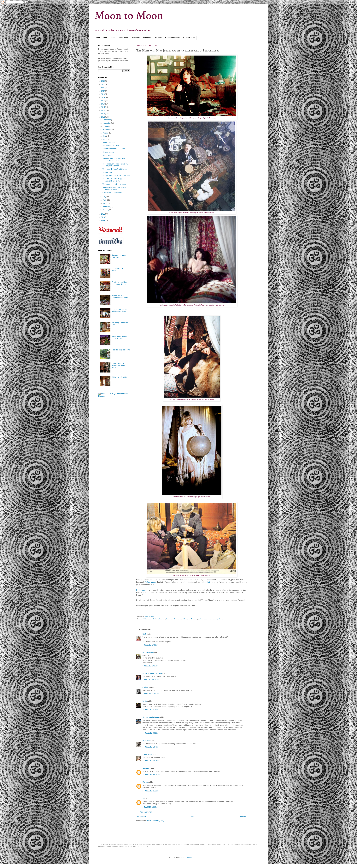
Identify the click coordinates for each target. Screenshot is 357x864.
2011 (103, 214)
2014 (103, 110)
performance (202, 619)
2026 (103, 81)
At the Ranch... (108, 172)
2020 (103, 91)
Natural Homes (189, 38)
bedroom (162, 619)
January (106, 210)
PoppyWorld (147, 754)
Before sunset (150, 582)
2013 (103, 114)
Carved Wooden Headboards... (114, 149)
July (104, 136)
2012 (103, 117)
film (175, 619)
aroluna (146, 687)
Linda (145, 701)
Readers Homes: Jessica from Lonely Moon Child (113, 160)
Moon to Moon (128, 16)
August (105, 133)
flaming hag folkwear (151, 717)
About (113, 38)
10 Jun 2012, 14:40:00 (151, 747)
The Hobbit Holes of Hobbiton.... (114, 169)
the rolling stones (217, 619)
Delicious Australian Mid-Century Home (119, 310)
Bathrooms (147, 38)
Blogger (189, 857)
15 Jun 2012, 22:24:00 (151, 775)
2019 (103, 94)
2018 (103, 97)
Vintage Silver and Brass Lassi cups (116, 176)
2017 (103, 101)
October (106, 126)
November (107, 123)
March (105, 203)
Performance (141, 590)
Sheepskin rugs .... (109, 155)
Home (192, 817)
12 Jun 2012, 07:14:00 (151, 761)
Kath (209, 582)
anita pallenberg (153, 619)
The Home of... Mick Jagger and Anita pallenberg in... (114, 180)
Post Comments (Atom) (155, 821)
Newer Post (141, 817)
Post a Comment (146, 812)
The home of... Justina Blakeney (114, 184)
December (107, 120)
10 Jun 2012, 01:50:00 (151, 710)
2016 (103, 104)
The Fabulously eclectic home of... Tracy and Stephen (115, 165)
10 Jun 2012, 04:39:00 (151, 733)
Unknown (146, 768)
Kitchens (158, 38)
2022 (103, 84)
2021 (103, 88)
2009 (103, 221)
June (105, 139)
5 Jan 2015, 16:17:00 (151, 807)
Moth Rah (146, 741)
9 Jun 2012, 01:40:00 (151, 693)
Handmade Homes (172, 38)
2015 (103, 107)
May (104, 197)
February (106, 207)
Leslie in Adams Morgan (152, 673)
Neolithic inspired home (121, 350)
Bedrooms (136, 38)
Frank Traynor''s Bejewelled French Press (119, 365)
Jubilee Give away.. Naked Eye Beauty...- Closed (114, 188)
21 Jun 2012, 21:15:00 (151, 791)
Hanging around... (109, 142)
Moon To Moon (101, 38)
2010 (103, 217)
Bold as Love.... (108, 152)
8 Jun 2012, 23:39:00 (151, 680)
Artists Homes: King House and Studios (119, 283)
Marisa (145, 782)
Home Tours (123, 38)
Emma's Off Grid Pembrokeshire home (120, 297)
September (107, 130)
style (209, 619)
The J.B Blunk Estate (119, 377)
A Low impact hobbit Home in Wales (119, 337)
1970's (145, 619)
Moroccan (193, 619)
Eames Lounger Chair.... (111, 145)
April (105, 200)
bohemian (169, 619)
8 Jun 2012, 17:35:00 (151, 645)
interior (179, 619)
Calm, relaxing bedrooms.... (112, 193)
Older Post (243, 817)
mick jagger (186, 619)
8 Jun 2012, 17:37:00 (151, 666)
